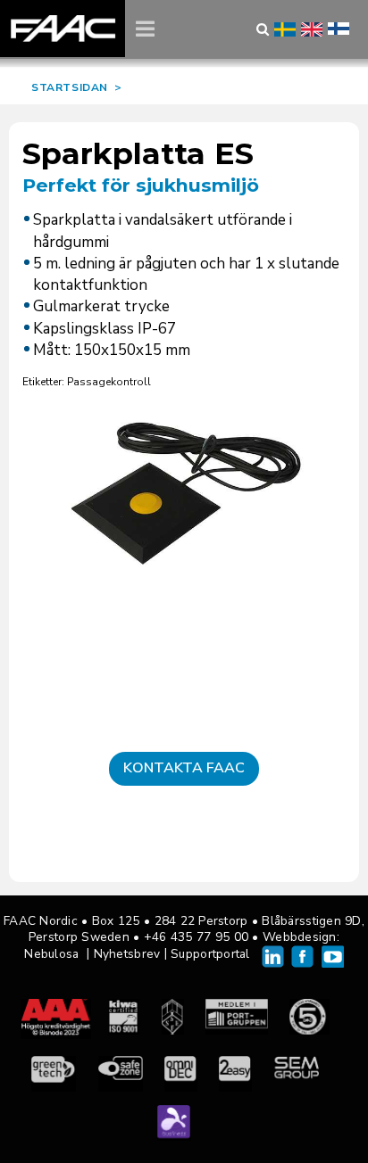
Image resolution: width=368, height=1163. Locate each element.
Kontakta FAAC (184, 768)
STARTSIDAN (69, 87)
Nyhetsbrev (127, 953)
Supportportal (210, 953)
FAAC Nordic (62, 28)
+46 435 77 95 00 (196, 936)
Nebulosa (51, 953)
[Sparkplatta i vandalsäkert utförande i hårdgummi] (184, 496)
